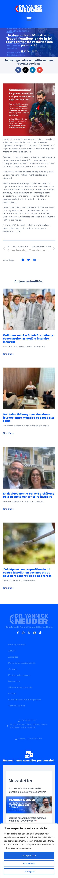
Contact (12, 669)
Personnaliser (29, 863)
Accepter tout (29, 855)
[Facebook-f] (17, 632)
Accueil (11, 651)
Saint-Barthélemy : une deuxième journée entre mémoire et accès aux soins (28, 417)
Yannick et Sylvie (16, 706)
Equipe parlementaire (19, 675)
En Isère (12, 694)
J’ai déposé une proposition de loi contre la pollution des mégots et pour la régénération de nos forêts (27, 572)
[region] (29, 850)
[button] (29, 19)
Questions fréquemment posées (24, 700)
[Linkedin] (34, 632)
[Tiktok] (40, 632)
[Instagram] (23, 632)
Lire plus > (8, 354)
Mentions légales (16, 645)
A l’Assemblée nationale (20, 688)
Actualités (13, 657)
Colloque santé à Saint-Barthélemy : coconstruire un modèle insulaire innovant (28, 338)
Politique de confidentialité (21, 663)
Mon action (14, 681)
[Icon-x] (29, 632)
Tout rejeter (29, 871)
